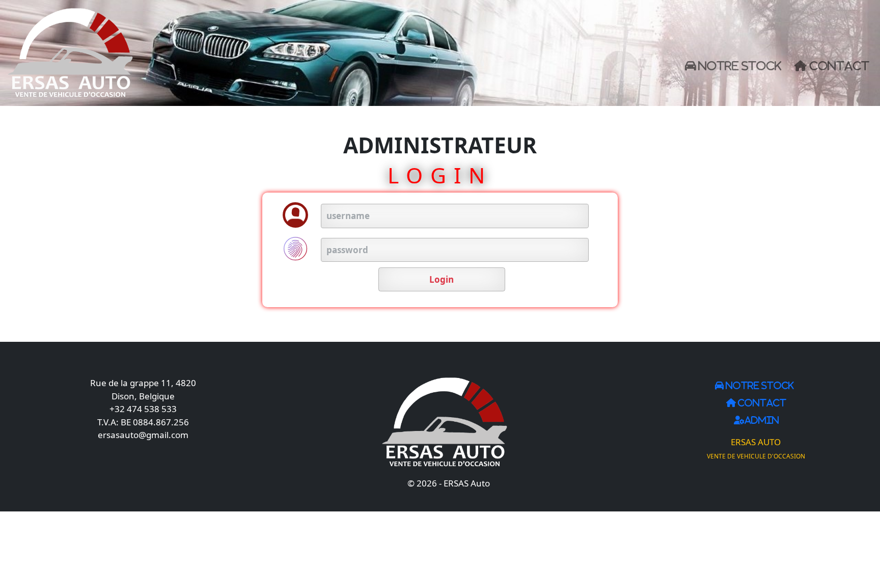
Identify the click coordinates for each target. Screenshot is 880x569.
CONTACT (838, 65)
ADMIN (762, 420)
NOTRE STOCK (738, 65)
